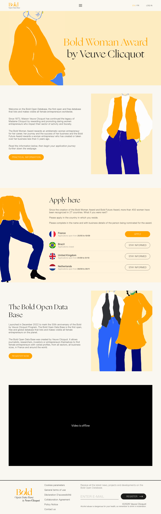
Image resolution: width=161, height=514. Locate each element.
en (133, 5)
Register (131, 496)
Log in (149, 5)
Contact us (50, 509)
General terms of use (55, 490)
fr (138, 5)
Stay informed (137, 245)
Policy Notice (51, 504)
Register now (20, 356)
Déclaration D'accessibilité (57, 494)
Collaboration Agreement (57, 499)
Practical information (26, 157)
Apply (137, 234)
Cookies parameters (54, 485)
